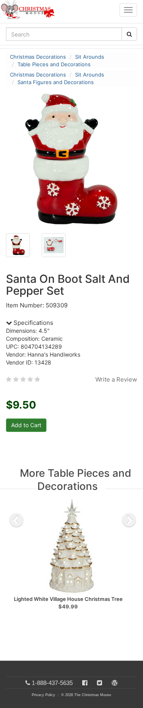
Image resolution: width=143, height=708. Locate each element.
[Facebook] (84, 682)
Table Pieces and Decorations (54, 64)
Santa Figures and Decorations (55, 82)
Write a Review (116, 379)
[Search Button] (129, 34)
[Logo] (30, 10)
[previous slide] (16, 520)
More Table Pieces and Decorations (75, 479)
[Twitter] (99, 682)
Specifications (32, 322)
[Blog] (115, 682)
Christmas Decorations (38, 57)
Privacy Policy (43, 695)
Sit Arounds (89, 57)
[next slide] (129, 520)
